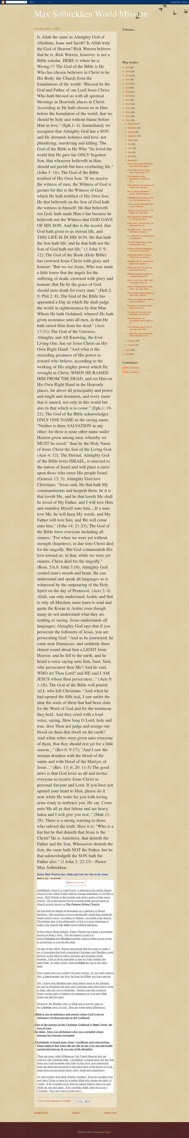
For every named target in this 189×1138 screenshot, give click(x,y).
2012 (128, 120)
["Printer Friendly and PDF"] (75, 882)
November (132, 128)
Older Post (110, 1112)
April (130, 156)
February (132, 341)
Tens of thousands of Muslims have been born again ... (140, 165)
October (131, 132)
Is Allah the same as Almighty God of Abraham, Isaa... (140, 334)
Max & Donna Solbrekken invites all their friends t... (139, 192)
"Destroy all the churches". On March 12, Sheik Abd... (140, 211)
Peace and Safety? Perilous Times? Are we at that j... (139, 256)
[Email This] (77, 1101)
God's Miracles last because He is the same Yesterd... (140, 186)
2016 (128, 104)
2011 (128, 350)
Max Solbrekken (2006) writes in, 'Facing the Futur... (140, 218)
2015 (128, 108)
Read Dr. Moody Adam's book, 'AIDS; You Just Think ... (140, 288)
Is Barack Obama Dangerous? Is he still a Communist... (140, 250)
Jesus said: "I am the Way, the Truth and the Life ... (140, 224)
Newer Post (41, 1112)
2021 (128, 84)
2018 (128, 96)
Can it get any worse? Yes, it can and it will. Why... (139, 328)
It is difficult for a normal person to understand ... (140, 237)
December (132, 124)
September (133, 136)
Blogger (108, 1132)
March (131, 160)
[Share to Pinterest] (89, 1101)
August (131, 140)
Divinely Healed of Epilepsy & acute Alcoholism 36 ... (140, 275)
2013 (128, 116)
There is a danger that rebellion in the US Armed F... (140, 300)
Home (75, 1112)
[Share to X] (83, 1101)
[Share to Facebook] (86, 1101)
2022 (128, 79)
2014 (128, 112)
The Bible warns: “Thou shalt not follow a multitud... (139, 231)
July (130, 144)
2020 (128, 88)
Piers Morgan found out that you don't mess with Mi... (141, 294)
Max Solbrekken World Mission (91, 13)
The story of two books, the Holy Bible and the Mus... (139, 313)
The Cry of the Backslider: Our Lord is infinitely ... (140, 205)
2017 (128, 100)
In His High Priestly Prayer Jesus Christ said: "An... (138, 171)
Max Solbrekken (132, 368)
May (130, 152)
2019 (128, 92)
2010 (128, 354)
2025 (128, 67)
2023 (128, 76)
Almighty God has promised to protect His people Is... (140, 262)
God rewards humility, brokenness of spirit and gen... (138, 178)
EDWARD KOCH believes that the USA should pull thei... (140, 199)
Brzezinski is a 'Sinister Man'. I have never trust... (140, 307)
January (131, 345)
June (130, 148)
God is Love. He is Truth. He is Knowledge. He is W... (140, 281)
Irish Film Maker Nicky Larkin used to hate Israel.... (139, 243)
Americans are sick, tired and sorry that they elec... (139, 269)
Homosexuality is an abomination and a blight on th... (140, 320)
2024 (128, 71)
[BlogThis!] (80, 1101)
